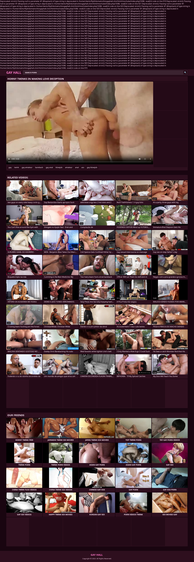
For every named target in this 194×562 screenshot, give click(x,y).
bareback (39, 167)
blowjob (59, 167)
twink (16, 167)
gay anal (49, 167)
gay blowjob (92, 167)
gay (10, 167)
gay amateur (27, 167)
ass (82, 167)
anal (77, 167)
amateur (68, 167)
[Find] (185, 72)
